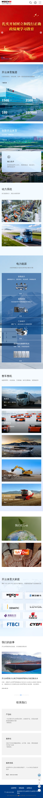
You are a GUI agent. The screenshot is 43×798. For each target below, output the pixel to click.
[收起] (39, 790)
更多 (5, 219)
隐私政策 (21, 788)
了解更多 (4, 140)
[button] (2, 32)
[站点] (39, 786)
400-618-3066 (10, 792)
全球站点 (29, 788)
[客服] (39, 780)
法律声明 (13, 788)
